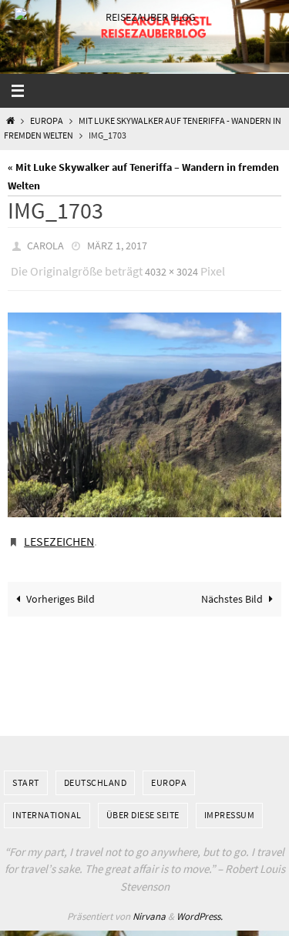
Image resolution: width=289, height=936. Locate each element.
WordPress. (199, 905)
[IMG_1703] (144, 408)
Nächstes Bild (232, 588)
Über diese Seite (143, 804)
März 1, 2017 (117, 245)
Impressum (229, 804)
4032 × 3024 (171, 267)
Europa (46, 120)
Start (25, 771)
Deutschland (95, 771)
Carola (45, 245)
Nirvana (149, 905)
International (47, 804)
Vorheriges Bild (60, 588)
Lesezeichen (59, 532)
